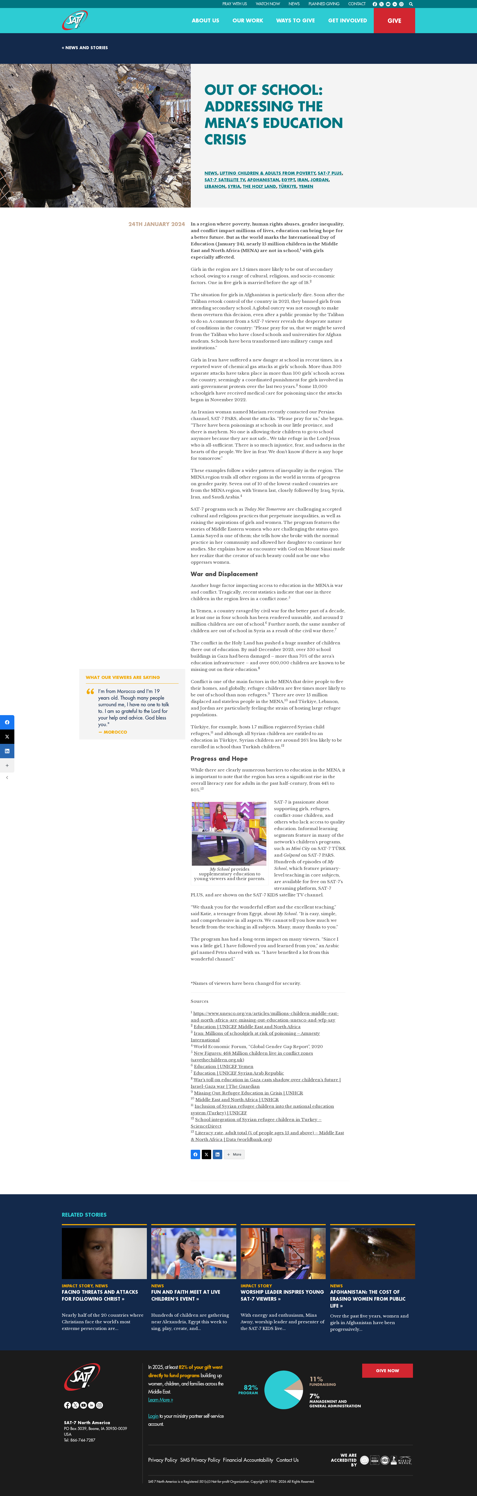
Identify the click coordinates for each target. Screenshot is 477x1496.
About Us (205, 20)
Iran (302, 179)
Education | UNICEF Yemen (223, 1066)
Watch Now (268, 4)
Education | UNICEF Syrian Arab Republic (239, 1073)
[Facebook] (195, 1154)
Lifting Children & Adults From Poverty (268, 173)
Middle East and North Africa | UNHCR (237, 1099)
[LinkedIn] (217, 1154)
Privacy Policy (162, 1460)
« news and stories (85, 47)
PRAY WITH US (234, 4)
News (294, 4)
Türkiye (287, 186)
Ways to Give (295, 20)
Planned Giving (324, 4)
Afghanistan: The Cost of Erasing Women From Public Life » (368, 1299)
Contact (356, 4)
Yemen (306, 186)
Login (153, 1416)
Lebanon (215, 186)
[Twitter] (206, 1154)
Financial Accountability (248, 1460)
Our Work (247, 20)
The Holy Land (259, 186)
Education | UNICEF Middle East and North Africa (247, 1026)
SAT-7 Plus (330, 173)
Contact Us (287, 1460)
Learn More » (160, 1399)
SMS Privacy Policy (200, 1460)
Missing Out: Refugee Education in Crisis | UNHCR (248, 1093)
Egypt (288, 179)
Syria (234, 186)
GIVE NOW (387, 1370)
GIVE (394, 20)
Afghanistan (263, 179)
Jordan (319, 179)
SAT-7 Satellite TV (225, 179)
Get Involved (347, 20)
